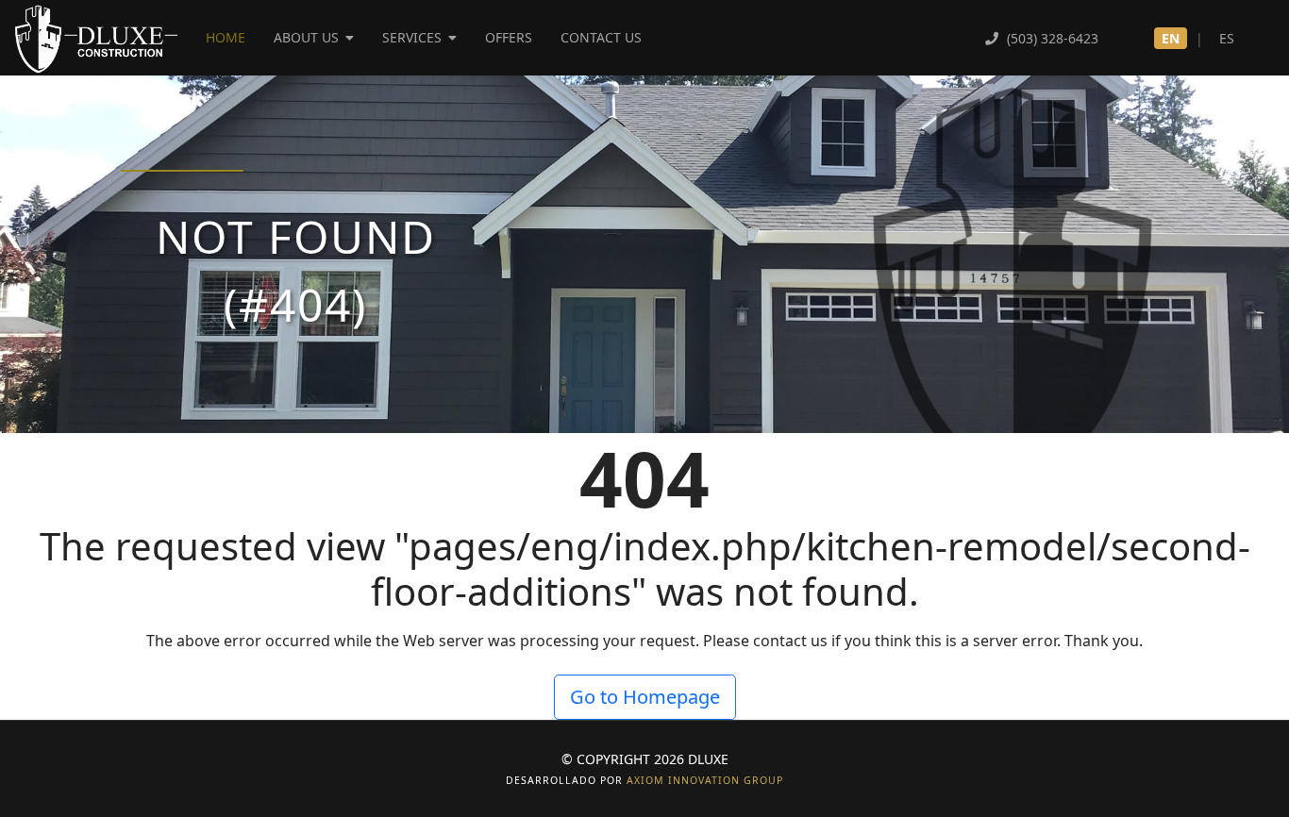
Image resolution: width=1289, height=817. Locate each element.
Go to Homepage (645, 696)
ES (1226, 38)
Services (412, 37)
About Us (306, 37)
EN (1171, 38)
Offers (508, 37)
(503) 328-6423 (1050, 38)
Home (225, 37)
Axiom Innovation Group (705, 780)
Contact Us (601, 37)
